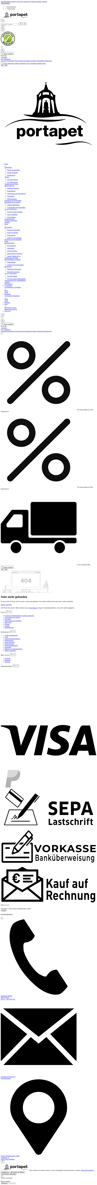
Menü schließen (8, 54)
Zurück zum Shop (6, 604)
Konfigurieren (5, 1172)
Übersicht (4, 61)
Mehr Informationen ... (88, 1170)
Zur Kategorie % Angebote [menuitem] (13, 287)
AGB (6, 637)
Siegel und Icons (9, 642)
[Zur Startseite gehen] (15, 18)
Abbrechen (4, 1183)
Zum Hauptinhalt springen (9, 1)
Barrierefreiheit (5, 3)
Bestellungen (28, 61)
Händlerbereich (9, 627)
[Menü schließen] (5, 166)
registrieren (7, 59)
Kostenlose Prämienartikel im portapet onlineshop (19, 615)
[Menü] (3, 20)
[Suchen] (20, 23)
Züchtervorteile (9, 644)
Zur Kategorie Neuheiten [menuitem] (12, 296)
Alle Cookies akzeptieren (17, 1172)
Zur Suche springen (23, 1)
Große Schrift (11, 9)
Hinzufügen (12, 1183)
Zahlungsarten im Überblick (13, 621)
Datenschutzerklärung (11, 645)
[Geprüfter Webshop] (8, 45)
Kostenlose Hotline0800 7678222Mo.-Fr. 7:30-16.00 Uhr (8, 997)
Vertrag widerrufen (10, 650)
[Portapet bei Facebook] (1, 907)
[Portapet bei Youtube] (5, 907)
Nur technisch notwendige (9, 1174)
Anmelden (4, 57)
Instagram (7, 660)
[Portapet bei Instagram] (3, 907)
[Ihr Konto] (3, 50)
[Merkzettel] (2, 48)
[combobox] (9, 24)
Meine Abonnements (38, 61)
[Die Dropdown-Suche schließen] (25, 23)
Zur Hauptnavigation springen (38, 1)
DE (2, 65)
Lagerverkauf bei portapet (12, 617)
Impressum (8, 647)
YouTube (7, 662)
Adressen (21, 61)
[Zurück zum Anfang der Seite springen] (3, 1161)
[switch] (5, 6)
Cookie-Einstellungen (11, 635)
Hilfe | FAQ (8, 622)
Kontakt (7, 624)
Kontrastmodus (11, 7)
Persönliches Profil (12, 61)
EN (6, 65)
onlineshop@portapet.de (8, 1077)
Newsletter (8, 619)
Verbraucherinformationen (12, 639)
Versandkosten (33, 608)
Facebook (7, 658)
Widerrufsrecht (9, 640)
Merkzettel (48, 61)
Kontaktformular (6, 1078)
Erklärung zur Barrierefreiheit (13, 649)
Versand (7, 626)
